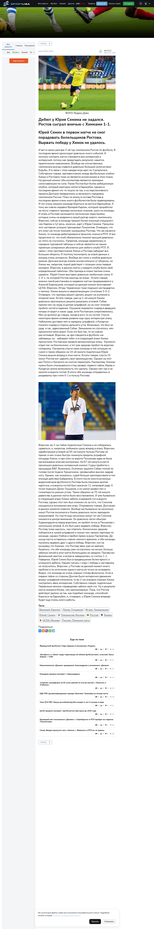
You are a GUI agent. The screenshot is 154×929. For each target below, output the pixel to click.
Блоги (41, 51)
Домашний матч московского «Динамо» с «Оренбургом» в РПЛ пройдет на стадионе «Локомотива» (76, 720)
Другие (71, 3)
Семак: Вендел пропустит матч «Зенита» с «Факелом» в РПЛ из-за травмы (72, 730)
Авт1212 (107, 50)
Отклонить (109, 921)
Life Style (80, 3)
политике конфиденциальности (66, 915)
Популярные (30, 46)
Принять (95, 921)
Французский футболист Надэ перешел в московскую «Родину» (67, 646)
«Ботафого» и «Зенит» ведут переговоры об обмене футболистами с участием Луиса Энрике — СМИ (77, 655)
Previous (4, 52)
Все (8, 52)
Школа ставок (115, 3)
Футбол (54, 3)
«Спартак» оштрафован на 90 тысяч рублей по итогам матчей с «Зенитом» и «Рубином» (73, 684)
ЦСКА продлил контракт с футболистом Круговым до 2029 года (68, 711)
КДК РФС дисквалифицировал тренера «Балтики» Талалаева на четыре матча (74, 693)
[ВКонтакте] (39, 630)
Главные (19, 46)
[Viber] (46, 630)
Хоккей (62, 3)
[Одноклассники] (43, 630)
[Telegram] (53, 630)
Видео (100, 3)
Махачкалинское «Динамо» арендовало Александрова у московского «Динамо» (74, 665)
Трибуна (91, 3)
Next (34, 52)
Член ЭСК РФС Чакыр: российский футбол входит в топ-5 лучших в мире (72, 702)
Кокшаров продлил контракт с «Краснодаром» (60, 674)
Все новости (43, 3)
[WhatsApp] (50, 630)
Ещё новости (18, 61)
